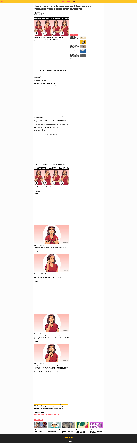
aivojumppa (37, 414)
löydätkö (56, 414)
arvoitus (43, 414)
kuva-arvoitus (49, 414)
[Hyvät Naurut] (68, 2)
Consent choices (68, 441)
